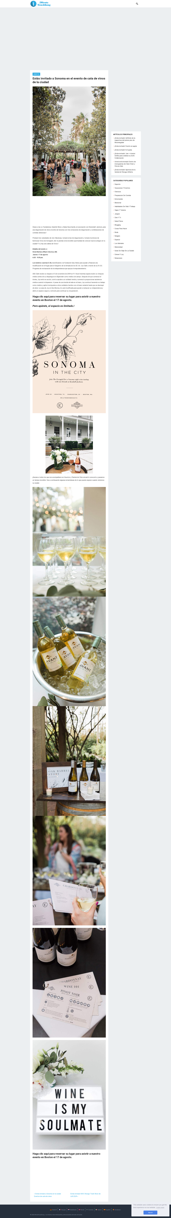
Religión (117, 236)
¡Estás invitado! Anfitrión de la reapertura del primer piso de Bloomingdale (125, 140)
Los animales (119, 243)
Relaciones (118, 258)
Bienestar (118, 203)
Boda (116, 232)
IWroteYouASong (39, 1214)
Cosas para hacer (121, 229)
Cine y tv (118, 217)
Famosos (118, 192)
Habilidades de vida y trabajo (125, 206)
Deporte (117, 184)
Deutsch (54, 1209)
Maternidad (119, 247)
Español (108, 1209)
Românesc (118, 1209)
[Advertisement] (85, 22)
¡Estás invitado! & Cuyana (123, 150)
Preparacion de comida (123, 195)
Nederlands (73, 1209)
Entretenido (119, 199)
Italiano (99, 1209)
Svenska (90, 1209)
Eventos (36, 74)
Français (63, 1209)
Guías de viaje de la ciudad (124, 251)
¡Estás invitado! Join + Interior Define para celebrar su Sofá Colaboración (125, 156)
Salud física (119, 221)
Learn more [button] (160, 1207)
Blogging (118, 225)
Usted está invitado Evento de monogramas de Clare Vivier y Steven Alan (125, 164)
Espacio (117, 240)
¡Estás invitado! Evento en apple (126, 146)
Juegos (117, 214)
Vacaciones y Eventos (122, 188)
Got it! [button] (150, 1212)
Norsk (82, 1209)
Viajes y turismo (120, 210)
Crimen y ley (119, 254)
